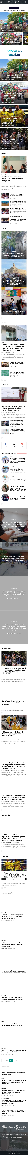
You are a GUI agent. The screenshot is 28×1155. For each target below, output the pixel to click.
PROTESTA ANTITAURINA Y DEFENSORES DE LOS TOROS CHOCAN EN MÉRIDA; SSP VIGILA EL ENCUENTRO (14, 282)
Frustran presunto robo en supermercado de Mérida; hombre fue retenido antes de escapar (17, 364)
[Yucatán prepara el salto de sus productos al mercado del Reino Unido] (5, 497)
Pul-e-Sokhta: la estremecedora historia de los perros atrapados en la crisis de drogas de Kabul (13, 797)
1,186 (7, 1060)
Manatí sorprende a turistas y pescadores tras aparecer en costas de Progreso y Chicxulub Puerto (18, 373)
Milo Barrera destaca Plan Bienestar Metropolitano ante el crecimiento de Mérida (17, 195)
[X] (18, 1145)
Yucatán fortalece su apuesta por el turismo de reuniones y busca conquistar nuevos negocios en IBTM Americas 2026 (18, 219)
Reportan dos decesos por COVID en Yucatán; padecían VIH (13, 1051)
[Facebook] (10, 1145)
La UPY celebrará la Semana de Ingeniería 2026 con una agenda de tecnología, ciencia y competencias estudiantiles (13, 837)
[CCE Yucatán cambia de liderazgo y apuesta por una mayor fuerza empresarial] (5, 479)
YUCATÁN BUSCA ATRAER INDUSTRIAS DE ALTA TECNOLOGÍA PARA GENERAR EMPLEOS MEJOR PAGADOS (18, 489)
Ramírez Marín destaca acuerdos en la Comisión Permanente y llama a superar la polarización (17, 422)
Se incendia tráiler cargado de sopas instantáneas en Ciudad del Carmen (13, 972)
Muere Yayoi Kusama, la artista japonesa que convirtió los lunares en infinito (13, 703)
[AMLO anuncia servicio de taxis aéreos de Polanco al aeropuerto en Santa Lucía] (14, 931)
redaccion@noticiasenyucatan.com (14, 1141)
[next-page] (5, 318)
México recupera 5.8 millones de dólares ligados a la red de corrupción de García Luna (13, 408)
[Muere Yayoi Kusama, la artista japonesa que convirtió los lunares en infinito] (14, 691)
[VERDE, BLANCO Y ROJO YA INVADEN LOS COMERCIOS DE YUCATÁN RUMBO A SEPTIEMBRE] (11, 38)
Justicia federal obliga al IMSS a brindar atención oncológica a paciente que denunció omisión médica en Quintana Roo (13, 347)
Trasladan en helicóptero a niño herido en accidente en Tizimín (12, 998)
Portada (3, 174)
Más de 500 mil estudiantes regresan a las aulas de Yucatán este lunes (14, 312)
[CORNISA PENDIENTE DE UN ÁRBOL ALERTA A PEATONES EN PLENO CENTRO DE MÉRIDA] (14, 245)
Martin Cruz (4, 183)
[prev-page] (2, 318)
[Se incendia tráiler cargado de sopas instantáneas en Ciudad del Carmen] (14, 959)
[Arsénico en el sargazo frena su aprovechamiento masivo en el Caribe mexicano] (5, 203)
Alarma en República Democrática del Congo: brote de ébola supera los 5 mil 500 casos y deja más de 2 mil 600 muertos (13, 765)
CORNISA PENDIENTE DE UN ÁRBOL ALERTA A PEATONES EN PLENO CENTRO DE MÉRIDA (14, 255)
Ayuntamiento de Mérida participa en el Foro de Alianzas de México (13, 1024)
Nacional (3, 940)
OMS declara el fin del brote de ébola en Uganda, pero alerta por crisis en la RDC (13, 734)
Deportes (4, 114)
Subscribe (22, 443)
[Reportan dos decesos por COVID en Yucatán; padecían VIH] (14, 1038)
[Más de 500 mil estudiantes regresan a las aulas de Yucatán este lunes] (14, 301)
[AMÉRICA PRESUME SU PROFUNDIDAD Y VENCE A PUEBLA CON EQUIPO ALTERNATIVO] (14, 116)
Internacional (5, 137)
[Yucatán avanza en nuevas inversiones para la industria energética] (14, 164)
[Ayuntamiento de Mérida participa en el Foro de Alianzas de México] (14, 1012)
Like (5, 443)
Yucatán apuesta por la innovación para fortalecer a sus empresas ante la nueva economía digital (18, 210)
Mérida (3, 91)
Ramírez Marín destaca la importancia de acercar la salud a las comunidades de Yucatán (17, 431)
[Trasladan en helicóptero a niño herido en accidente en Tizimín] (14, 985)
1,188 (16, 1060)
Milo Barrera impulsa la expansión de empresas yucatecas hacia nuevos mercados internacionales (17, 470)
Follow (14, 443)
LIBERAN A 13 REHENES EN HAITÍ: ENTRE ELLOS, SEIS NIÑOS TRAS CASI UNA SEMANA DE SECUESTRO (13, 671)
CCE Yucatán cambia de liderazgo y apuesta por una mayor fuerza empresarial (18, 479)
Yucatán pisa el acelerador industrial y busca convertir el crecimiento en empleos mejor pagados (18, 460)
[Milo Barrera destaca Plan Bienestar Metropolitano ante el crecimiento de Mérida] (5, 196)
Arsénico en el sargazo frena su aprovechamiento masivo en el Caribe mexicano (18, 203)
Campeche (4, 342)
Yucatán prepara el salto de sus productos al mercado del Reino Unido (17, 498)
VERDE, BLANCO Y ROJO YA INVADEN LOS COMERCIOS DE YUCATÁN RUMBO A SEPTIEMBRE (14, 1082)
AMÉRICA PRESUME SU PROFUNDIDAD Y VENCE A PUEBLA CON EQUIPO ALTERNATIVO (13, 875)
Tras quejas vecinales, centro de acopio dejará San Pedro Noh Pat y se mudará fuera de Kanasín (13, 1072)
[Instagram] (14, 1145)
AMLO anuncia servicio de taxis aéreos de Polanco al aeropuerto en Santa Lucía (13, 944)
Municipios (3, 21)
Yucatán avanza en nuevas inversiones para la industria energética (12, 179)
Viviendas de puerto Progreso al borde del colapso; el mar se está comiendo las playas (12, 916)
